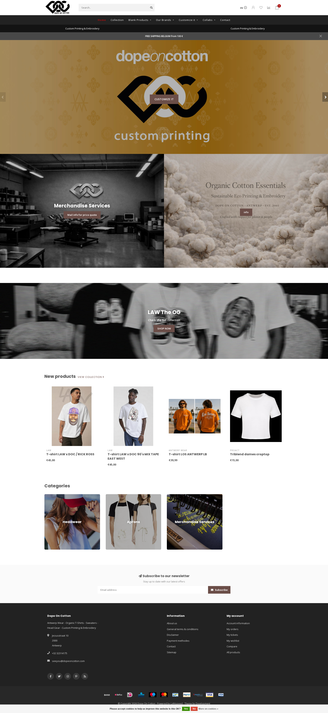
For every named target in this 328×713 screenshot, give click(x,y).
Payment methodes (178, 640)
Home (102, 20)
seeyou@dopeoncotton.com (68, 661)
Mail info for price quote (82, 215)
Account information (238, 623)
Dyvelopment (203, 703)
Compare (232, 646)
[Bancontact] (175, 695)
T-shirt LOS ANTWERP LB (188, 454)
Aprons (110, 496)
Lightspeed (177, 703)
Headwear (50, 496)
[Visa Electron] (221, 695)
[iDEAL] (130, 695)
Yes (186, 708)
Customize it (187, 20)
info (246, 212)
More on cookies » (208, 708)
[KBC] (141, 695)
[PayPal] (187, 695)
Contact (225, 20)
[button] (3, 97)
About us (172, 623)
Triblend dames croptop (249, 454)
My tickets (232, 635)
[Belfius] (118, 695)
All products (233, 652)
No (194, 708)
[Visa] (209, 695)
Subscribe (221, 590)
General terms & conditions (182, 629)
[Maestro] (152, 695)
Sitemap (171, 652)
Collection (117, 20)
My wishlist (233, 640)
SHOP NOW (164, 328)
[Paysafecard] (198, 695)
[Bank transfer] (107, 695)
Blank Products (138, 20)
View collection (90, 377)
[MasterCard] (164, 695)
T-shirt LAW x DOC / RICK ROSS (70, 454)
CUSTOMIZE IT (164, 99)
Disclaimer (173, 635)
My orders (232, 629)
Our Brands (163, 20)
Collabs (208, 20)
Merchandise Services (179, 496)
